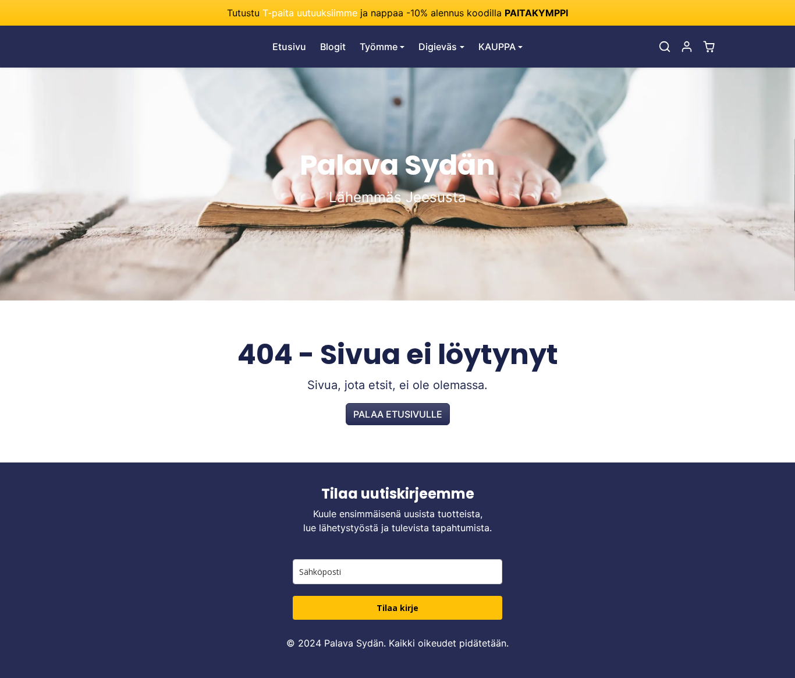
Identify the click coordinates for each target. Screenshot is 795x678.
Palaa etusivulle (397, 414)
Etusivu (289, 46)
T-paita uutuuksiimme (309, 13)
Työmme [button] (379, 46)
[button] (665, 46)
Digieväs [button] (437, 46)
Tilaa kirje (397, 607)
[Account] (687, 46)
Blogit (333, 46)
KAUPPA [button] (497, 46)
